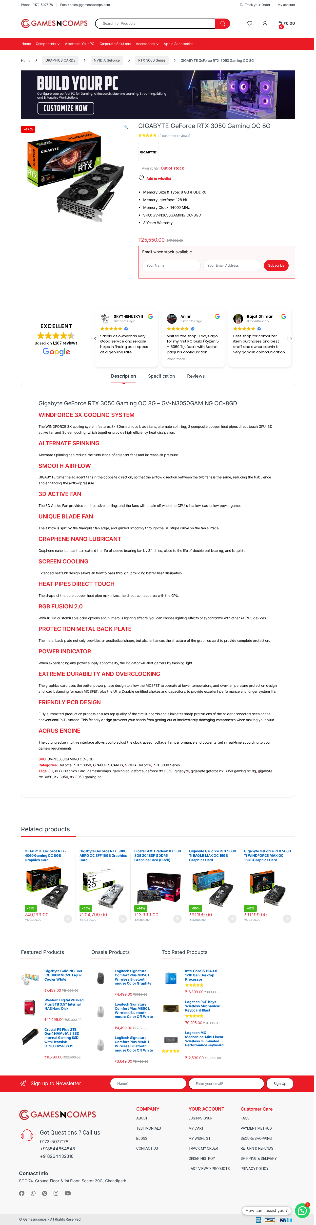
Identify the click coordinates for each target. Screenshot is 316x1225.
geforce (137, 771)
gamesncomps (99, 771)
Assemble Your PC (79, 44)
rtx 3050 (61, 777)
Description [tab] (123, 376)
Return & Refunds (257, 1148)
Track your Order (257, 5)
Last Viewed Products (209, 1168)
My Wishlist (200, 1138)
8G (50, 771)
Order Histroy (202, 1158)
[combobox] (155, 24)
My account (286, 5)
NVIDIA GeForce (107, 60)
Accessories (145, 44)
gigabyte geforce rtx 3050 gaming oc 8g (223, 771)
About (142, 1118)
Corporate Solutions (115, 44)
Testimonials (148, 1128)
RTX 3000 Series (151, 60)
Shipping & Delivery (258, 1158)
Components (46, 44)
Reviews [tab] (196, 376)
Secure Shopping (256, 1138)
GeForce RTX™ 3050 (75, 765)
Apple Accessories (178, 44)
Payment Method (256, 1128)
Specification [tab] (161, 376)
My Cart (196, 1128)
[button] (126, 127)
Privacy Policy (254, 1168)
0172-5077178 (54, 1141)
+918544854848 (57, 1148)
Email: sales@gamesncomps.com (85, 5)
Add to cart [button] (68, 919)
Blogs (141, 1138)
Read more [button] (176, 359)
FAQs (245, 1118)
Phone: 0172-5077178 (37, 5)
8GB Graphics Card (70, 771)
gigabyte (182, 771)
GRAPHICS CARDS (60, 60)
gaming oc (121, 771)
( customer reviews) (174, 136)
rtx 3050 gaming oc (85, 777)
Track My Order (203, 1148)
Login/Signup (201, 1118)
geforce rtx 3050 (159, 771)
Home (26, 44)
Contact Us (147, 1148)
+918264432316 (57, 1156)
